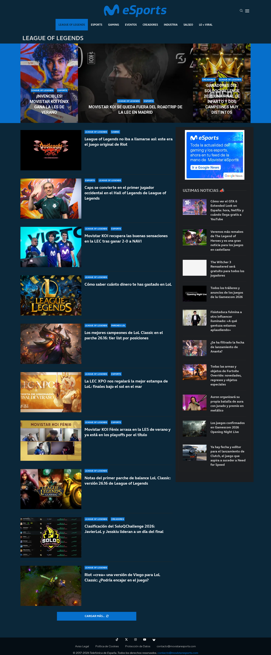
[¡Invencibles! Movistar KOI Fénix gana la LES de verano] (49, 83)
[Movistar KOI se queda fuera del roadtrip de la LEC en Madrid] (135, 83)
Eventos (131, 24)
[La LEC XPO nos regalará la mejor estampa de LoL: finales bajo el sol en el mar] (50, 392)
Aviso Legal (82, 646)
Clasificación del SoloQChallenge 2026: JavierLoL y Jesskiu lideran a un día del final (124, 528)
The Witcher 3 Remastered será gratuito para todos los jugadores (227, 269)
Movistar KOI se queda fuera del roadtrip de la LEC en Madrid (135, 110)
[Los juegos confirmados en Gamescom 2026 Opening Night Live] (195, 429)
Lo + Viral (205, 24)
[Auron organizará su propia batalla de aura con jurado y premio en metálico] (195, 402)
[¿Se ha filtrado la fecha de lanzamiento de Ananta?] (195, 348)
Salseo (188, 24)
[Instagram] (135, 639)
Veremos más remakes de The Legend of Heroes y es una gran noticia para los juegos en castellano (226, 240)
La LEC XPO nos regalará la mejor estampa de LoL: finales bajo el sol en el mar (126, 383)
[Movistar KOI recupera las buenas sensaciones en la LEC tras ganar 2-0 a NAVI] (50, 247)
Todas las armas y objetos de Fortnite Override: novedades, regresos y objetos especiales (225, 375)
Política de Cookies (107, 646)
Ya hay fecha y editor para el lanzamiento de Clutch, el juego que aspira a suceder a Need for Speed (228, 456)
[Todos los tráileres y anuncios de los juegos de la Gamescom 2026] (195, 294)
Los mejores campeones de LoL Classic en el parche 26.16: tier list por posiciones (124, 335)
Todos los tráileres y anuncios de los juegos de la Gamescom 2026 (226, 292)
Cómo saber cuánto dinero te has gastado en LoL (128, 284)
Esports (96, 24)
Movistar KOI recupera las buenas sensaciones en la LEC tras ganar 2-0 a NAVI (126, 238)
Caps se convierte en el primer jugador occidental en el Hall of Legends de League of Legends (125, 193)
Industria (171, 24)
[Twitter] (126, 639)
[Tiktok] (117, 639)
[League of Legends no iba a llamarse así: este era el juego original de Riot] (50, 150)
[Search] (241, 11)
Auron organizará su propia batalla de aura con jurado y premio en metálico (227, 403)
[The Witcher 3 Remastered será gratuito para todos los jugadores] (195, 268)
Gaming (113, 24)
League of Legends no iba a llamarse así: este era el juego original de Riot (129, 141)
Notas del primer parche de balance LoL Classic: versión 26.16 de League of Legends (128, 480)
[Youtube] (144, 639)
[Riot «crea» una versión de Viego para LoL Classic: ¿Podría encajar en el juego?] (50, 586)
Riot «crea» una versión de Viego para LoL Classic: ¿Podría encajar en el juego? (122, 577)
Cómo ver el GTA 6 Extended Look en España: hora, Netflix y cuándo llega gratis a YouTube (227, 210)
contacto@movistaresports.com (176, 646)
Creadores (150, 24)
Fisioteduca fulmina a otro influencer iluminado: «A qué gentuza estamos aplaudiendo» (226, 321)
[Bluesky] (154, 639)
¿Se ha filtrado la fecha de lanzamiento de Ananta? (227, 346)
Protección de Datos (137, 646)
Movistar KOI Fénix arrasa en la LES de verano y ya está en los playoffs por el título (127, 432)
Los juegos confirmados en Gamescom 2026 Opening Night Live (227, 427)
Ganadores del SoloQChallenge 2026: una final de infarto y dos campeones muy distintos (222, 99)
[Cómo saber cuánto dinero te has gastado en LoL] (50, 295)
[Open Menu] (247, 11)
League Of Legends (72, 24)
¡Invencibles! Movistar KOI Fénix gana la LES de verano (49, 104)
